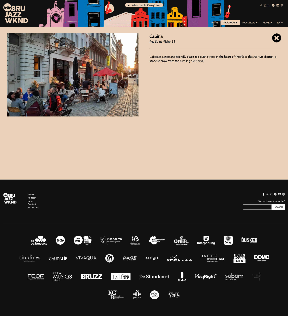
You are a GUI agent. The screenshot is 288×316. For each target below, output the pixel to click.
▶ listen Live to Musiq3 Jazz (144, 5)
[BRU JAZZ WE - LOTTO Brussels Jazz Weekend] (15, 13)
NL (29, 207)
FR (33, 207)
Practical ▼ (250, 22)
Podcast (32, 197)
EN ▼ (280, 22)
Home (214, 22)
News (30, 201)
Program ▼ (230, 22)
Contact (32, 204)
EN (37, 207)
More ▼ (267, 22)
